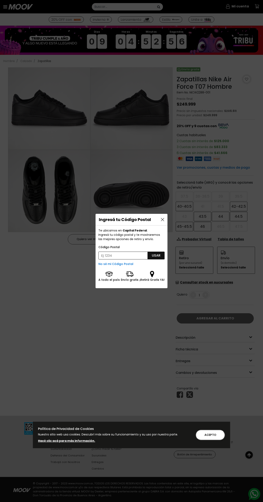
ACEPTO (210, 435)
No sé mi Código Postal (115, 264)
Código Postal (109, 247)
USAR (156, 255)
